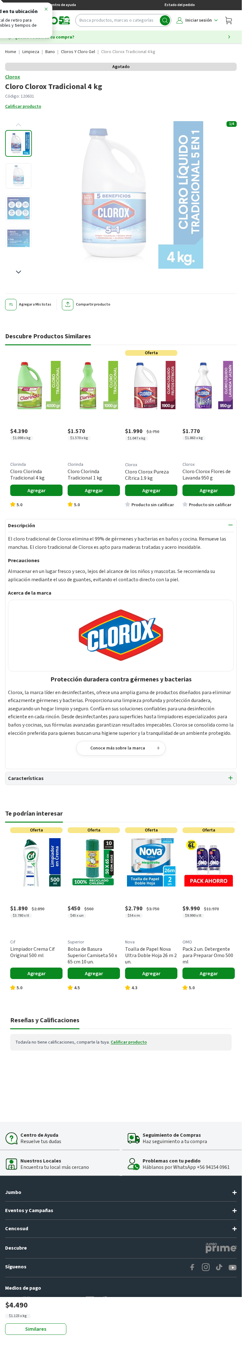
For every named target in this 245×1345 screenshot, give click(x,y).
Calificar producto (23, 106)
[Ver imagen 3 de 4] (18, 208)
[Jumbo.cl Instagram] (206, 1268)
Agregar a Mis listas (35, 304)
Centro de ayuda (62, 5)
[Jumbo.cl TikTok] (219, 1268)
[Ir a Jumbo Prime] (221, 1248)
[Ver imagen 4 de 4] (18, 240)
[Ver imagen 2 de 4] (18, 176)
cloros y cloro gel (78, 52)
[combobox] (123, 20)
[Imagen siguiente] (18, 272)
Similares (35, 1329)
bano (50, 52)
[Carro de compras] (228, 20)
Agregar (36, 490)
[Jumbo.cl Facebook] (192, 1268)
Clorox (12, 76)
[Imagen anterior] (18, 125)
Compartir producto (93, 304)
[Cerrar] (45, 10)
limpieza (30, 52)
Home (10, 52)
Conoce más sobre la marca (117, 748)
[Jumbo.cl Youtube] (232, 1268)
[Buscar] (165, 20)
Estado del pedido (180, 5)
